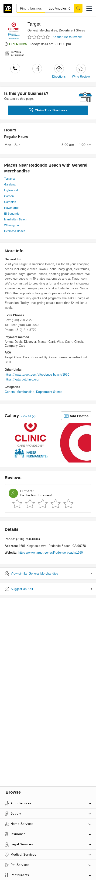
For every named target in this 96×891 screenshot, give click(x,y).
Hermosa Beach (14, 231)
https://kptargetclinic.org (21, 379)
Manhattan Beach (15, 219)
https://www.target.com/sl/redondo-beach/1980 (37, 374)
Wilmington (11, 225)
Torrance (10, 178)
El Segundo (12, 213)
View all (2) (28, 416)
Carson (9, 196)
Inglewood (11, 190)
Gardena (10, 184)
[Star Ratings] (39, 37)
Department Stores (72, 30)
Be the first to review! (67, 37)
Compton (10, 202)
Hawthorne (11, 207)
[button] (89, 8)
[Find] (78, 8)
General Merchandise (42, 30)
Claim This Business (51, 110)
